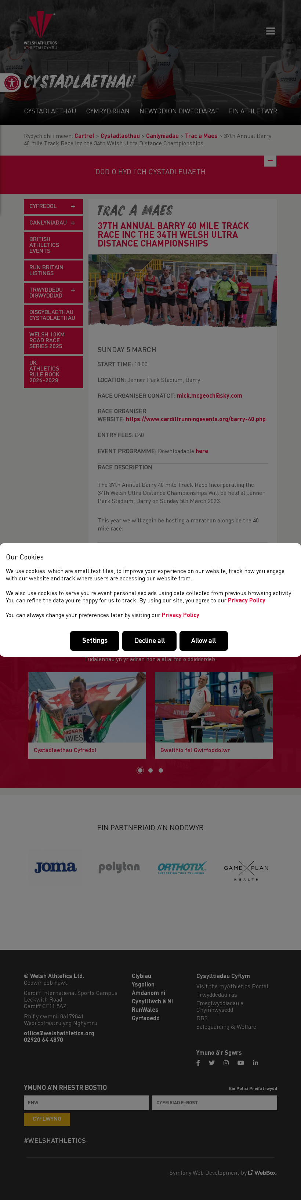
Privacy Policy (246, 601)
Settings (95, 641)
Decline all (149, 641)
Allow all (203, 641)
